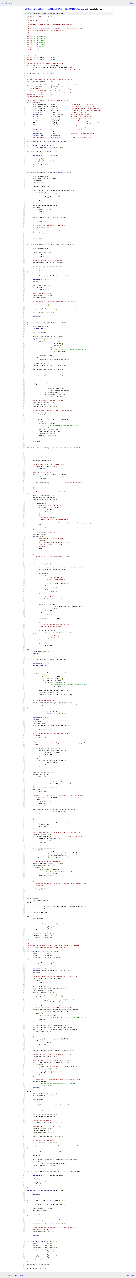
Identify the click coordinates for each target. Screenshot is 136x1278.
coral (25, 9)
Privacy (16, 1275)
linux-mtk (32, 9)
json (132, 1275)
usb (86, 9)
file (60, 13)
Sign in (132, 3)
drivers (81, 9)
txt (128, 1275)
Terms (21, 1275)
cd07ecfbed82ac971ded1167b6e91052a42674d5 (56, 9)
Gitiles (11, 1275)
